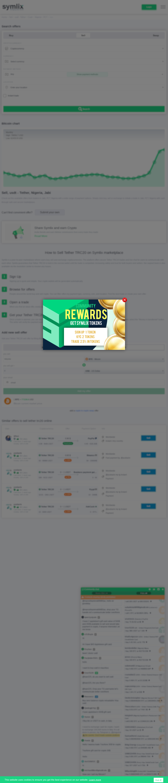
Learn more (95, 779)
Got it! (158, 780)
